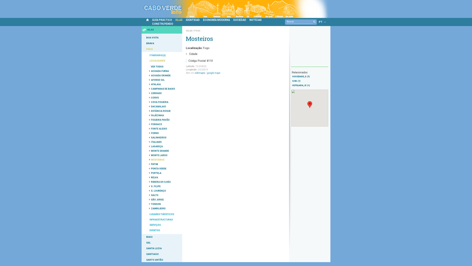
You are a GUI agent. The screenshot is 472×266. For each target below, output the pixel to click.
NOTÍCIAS (255, 19)
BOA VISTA (152, 37)
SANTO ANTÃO (154, 259)
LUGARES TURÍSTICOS (162, 214)
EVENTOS (155, 230)
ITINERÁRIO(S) (158, 55)
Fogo (197, 30)
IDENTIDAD (193, 19)
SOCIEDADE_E (301, 76)
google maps (213, 73)
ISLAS (179, 19)
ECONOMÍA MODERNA (216, 19)
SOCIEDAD (239, 19)
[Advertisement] (309, 48)
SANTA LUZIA (154, 248)
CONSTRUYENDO (162, 23)
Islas (189, 30)
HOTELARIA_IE (301, 85)
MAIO (149, 237)
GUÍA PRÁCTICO (162, 19)
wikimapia (200, 73)
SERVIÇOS (155, 225)
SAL (148, 242)
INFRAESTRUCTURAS (161, 219)
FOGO (149, 49)
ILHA (296, 81)
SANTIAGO (152, 254)
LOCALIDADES (157, 60)
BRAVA (150, 43)
